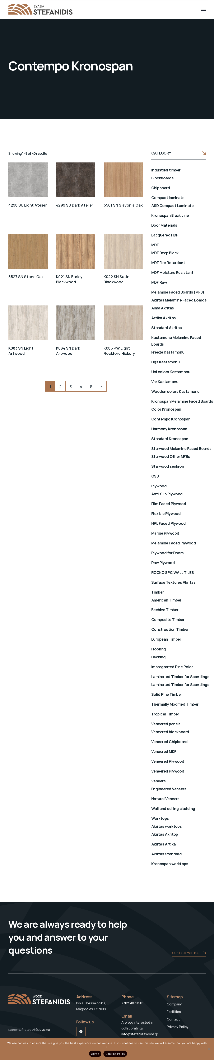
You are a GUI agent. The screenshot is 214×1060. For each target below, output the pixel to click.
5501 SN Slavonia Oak (123, 205)
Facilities (174, 1011)
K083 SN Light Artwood (20, 351)
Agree (95, 1053)
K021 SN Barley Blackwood (69, 279)
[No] (209, 1049)
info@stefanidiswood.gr (139, 1034)
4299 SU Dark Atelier (74, 205)
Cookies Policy (115, 1053)
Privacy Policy (178, 1026)
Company (174, 1004)
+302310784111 (132, 1003)
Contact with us (185, 953)
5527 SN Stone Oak (25, 276)
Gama (46, 1030)
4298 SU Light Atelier (27, 205)
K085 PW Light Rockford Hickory (119, 351)
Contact (173, 1019)
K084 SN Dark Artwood (68, 351)
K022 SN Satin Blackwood (116, 279)
